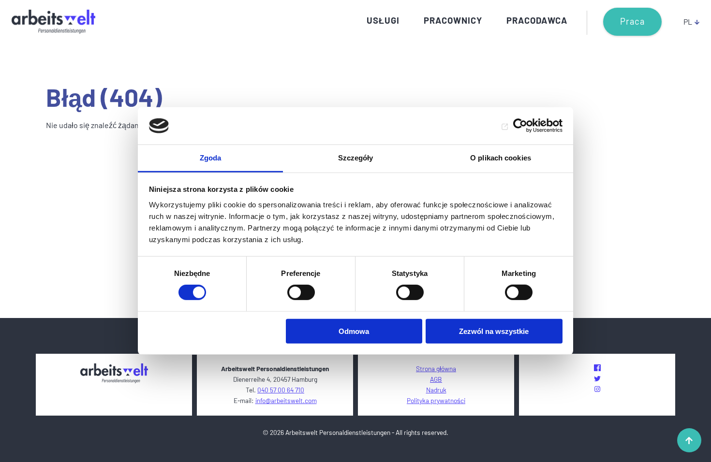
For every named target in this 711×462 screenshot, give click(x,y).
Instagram (597, 389)
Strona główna (436, 368)
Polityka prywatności (436, 400)
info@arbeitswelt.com (286, 400)
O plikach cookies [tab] (500, 158)
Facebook (597, 367)
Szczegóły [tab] (355, 158)
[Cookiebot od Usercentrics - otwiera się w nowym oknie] (520, 125)
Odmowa (354, 331)
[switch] (301, 292)
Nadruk (436, 390)
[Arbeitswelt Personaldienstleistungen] (53, 22)
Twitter (597, 378)
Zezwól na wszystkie (494, 331)
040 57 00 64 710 (280, 390)
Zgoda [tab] (211, 158)
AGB (436, 379)
